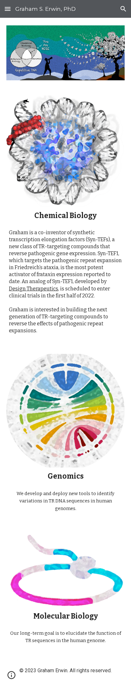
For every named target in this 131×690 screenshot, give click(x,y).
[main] (65, 216)
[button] (7, 8)
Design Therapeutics (33, 289)
